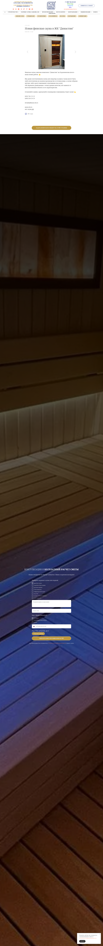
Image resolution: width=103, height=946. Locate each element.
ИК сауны (62, 16)
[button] (86, 5)
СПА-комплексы (53, 16)
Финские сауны (20, 16)
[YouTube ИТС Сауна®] (29, 9)
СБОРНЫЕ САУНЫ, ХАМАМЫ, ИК (30, 12)
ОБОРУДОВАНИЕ (73, 12)
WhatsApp (70, 4)
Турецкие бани (30, 16)
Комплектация (82, 16)
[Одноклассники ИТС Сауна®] (21, 9)
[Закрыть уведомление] (100, 934)
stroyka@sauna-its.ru (70, 9)
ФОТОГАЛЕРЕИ (60, 12)
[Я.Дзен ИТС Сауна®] (18, 9)
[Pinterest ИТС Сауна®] (27, 9)
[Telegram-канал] (13, 9)
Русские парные (42, 16)
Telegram (70, 5)
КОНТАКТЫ (52, 13)
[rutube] (24, 9)
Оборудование (72, 16)
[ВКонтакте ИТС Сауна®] (16, 9)
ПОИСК (95, 12)
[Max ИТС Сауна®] (32, 9)
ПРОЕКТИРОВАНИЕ (47, 12)
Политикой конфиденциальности (57, 643)
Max (70, 7)
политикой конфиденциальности (87, 938)
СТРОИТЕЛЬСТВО (13, 12)
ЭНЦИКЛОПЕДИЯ (86, 12)
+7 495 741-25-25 (70, 2)
